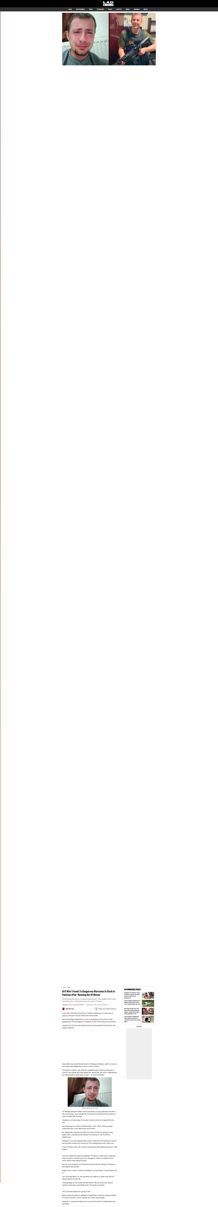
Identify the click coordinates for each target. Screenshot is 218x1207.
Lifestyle (119, 9)
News (70, 9)
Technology (100, 9)
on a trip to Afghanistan (90, 1019)
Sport (91, 9)
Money (128, 9)
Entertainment (80, 9)
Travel (110, 9)
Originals (136, 9)
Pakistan (65, 1015)
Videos (145, 9)
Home (64, 987)
